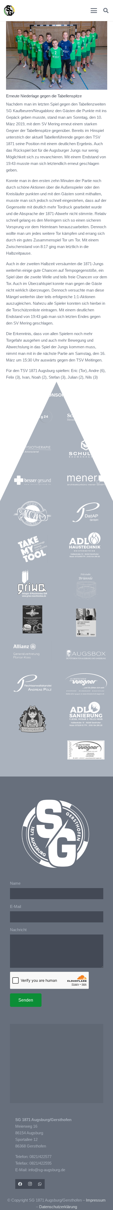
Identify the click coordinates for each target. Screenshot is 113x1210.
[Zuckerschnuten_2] (32, 719)
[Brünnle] (86, 587)
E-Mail (15, 906)
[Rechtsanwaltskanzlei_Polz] (32, 683)
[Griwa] (32, 583)
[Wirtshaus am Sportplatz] (32, 619)
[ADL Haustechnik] (86, 545)
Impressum (96, 1200)
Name (15, 883)
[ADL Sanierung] (86, 714)
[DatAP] (86, 512)
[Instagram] (30, 1184)
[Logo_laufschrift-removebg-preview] (86, 684)
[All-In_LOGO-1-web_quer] (32, 514)
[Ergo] (86, 623)
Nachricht (18, 929)
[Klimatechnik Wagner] (86, 750)
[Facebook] (20, 1184)
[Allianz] (32, 651)
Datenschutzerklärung (58, 1206)
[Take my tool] (32, 549)
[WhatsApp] (40, 1184)
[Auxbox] (86, 654)
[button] (94, 10)
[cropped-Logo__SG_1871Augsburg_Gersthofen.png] (9, 10)
